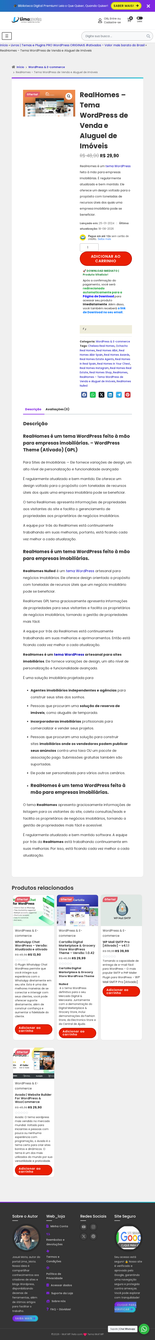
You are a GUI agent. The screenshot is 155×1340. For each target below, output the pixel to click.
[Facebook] (84, 395)
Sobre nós (59, 1301)
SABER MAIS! (124, 6)
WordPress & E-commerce (46, 67)
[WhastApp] (93, 395)
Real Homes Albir (107, 350)
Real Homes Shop (100, 372)
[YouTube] (83, 1227)
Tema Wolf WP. (96, 1334)
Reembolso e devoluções (55, 1242)
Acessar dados (61, 1285)
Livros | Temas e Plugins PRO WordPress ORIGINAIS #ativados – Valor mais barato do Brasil (78, 45)
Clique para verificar (125, 1307)
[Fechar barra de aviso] (148, 6)
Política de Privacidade (54, 1276)
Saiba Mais (23, 1318)
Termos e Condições (53, 1259)
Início (4, 45)
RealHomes (120, 372)
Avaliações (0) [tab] (57, 409)
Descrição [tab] (33, 409)
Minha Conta (59, 1226)
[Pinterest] (127, 395)
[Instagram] (93, 1227)
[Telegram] (119, 395)
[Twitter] (101, 395)
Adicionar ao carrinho (106, 259)
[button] (68, 96)
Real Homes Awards (116, 355)
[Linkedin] (110, 395)
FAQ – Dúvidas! (60, 1309)
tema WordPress (118, 166)
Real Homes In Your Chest (113, 364)
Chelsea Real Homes (101, 346)
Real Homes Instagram (94, 368)
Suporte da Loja (62, 1293)
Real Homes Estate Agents (97, 359)
